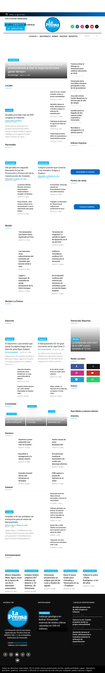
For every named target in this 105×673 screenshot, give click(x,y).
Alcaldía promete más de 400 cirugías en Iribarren (19, 116)
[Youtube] (92, 26)
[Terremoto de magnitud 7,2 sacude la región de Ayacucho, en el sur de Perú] (44, 235)
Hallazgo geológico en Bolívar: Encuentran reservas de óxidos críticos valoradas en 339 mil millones (57, 512)
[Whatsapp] (72, 26)
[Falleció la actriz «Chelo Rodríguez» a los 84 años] (91, 566)
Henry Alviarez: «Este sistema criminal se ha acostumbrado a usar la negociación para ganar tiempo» (35, 68)
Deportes (9, 320)
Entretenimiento (13, 555)
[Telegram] (77, 379)
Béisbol (76, 339)
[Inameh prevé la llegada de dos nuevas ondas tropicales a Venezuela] (93, 112)
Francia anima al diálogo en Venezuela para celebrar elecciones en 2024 (79, 68)
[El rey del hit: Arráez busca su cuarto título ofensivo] (43, 371)
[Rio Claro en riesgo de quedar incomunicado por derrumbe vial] (57, 417)
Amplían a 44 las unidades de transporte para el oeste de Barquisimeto (19, 519)
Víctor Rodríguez (11, 352)
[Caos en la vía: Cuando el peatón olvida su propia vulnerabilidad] (43, 94)
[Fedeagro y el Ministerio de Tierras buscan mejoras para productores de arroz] (43, 204)
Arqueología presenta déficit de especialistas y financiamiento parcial (58, 136)
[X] (93, 366)
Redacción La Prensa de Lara (16, 179)
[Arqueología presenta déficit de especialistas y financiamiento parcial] (43, 136)
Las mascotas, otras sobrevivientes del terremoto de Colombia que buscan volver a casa (25, 258)
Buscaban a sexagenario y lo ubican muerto (77, 130)
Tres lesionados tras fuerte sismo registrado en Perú (26, 234)
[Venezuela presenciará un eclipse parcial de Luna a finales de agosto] (52, 566)
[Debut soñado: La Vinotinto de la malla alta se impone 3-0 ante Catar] (43, 388)
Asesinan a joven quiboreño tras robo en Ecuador (25, 442)
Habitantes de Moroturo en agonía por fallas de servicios (58, 123)
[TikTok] (22, 654)
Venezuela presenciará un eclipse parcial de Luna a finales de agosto (52, 580)
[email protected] (20, 643)
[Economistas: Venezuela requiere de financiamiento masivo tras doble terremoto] (43, 187)
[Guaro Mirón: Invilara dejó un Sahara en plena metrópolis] (15, 417)
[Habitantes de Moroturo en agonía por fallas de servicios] (43, 123)
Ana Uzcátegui (13, 75)
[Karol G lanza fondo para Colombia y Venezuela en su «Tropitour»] (72, 566)
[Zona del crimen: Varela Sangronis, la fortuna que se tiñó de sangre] (93, 98)
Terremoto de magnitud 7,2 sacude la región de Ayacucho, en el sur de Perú (59, 237)
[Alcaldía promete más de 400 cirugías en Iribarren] (19, 101)
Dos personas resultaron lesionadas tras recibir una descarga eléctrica (59, 459)
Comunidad (10, 404)
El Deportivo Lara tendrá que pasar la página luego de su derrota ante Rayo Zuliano (19, 346)
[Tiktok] (97, 26)
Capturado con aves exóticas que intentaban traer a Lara (58, 542)
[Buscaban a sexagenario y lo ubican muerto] (93, 129)
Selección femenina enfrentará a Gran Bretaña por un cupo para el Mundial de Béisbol (24, 374)
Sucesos (9, 433)
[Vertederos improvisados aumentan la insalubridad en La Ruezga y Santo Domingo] (36, 417)
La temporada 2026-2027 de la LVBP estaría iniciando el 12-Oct (85, 345)
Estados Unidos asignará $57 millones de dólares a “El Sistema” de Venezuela (32, 581)
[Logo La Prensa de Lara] (52, 24)
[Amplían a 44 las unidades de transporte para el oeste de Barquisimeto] (19, 502)
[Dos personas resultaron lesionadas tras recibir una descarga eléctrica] (44, 457)
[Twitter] (87, 26)
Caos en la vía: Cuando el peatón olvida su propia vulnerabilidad (58, 94)
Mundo (8, 225)
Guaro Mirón (11, 414)
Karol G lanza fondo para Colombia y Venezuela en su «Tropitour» (71, 580)
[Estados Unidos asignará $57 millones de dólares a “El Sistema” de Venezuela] (33, 566)
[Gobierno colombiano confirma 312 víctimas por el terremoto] (44, 254)
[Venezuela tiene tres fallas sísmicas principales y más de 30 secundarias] (93, 83)
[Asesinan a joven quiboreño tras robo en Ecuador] (11, 442)
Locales (9, 85)
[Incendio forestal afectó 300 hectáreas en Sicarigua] (11, 476)
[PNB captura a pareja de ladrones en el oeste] (44, 476)
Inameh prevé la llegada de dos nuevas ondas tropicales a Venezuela (77, 115)
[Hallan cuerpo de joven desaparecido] (44, 442)
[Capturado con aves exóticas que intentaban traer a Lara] (43, 542)
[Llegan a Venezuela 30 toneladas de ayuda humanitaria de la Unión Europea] (11, 278)
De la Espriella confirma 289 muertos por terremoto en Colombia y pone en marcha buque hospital (59, 283)
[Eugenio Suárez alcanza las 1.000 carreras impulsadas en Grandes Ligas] (10, 388)
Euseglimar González (13, 121)
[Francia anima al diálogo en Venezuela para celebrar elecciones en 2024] (93, 66)
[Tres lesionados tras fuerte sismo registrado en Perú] (11, 235)
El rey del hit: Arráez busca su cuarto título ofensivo (57, 372)
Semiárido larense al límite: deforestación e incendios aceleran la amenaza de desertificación (57, 108)
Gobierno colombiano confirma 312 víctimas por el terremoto (58, 256)
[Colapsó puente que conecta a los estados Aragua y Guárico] (52, 157)
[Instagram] (82, 26)
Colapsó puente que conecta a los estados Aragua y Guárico (52, 170)
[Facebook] (77, 26)
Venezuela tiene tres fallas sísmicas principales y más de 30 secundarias (78, 84)
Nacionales (13, 60)
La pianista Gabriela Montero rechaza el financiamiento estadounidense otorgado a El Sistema (24, 189)
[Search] (97, 36)
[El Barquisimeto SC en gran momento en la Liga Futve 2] (52, 333)
